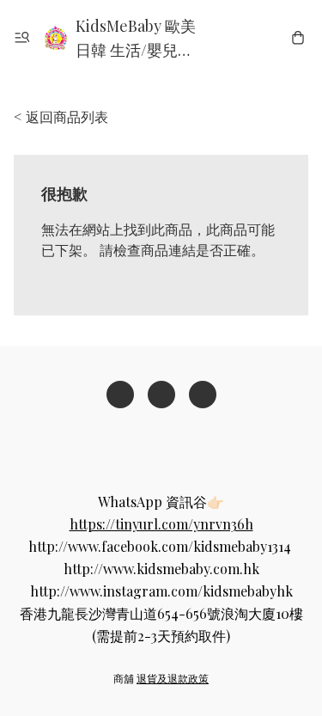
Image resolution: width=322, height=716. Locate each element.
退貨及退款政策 (173, 678)
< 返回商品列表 (61, 116)
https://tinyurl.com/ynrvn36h (161, 524)
